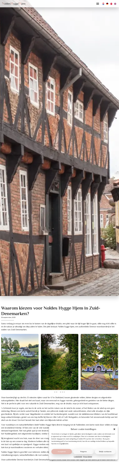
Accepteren (62, 451)
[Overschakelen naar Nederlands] (103, 4)
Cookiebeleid (78, 457)
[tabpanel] (20, 362)
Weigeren (83, 451)
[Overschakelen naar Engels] (115, 4)
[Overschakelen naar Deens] (111, 4)
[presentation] (55, 392)
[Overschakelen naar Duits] (107, 4)
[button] (114, 429)
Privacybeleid (87, 457)
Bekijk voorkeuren (105, 451)
